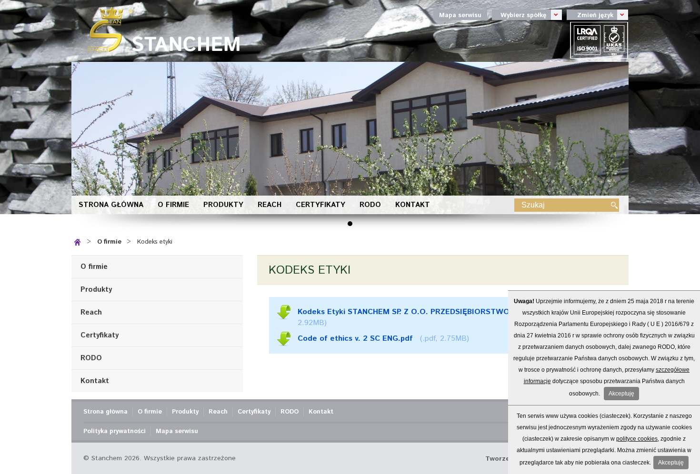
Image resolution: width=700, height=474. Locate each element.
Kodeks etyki (154, 242)
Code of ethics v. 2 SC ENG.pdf (355, 338)
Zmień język (590, 15)
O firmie (173, 205)
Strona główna (111, 205)
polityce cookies (637, 438)
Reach (269, 205)
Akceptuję (621, 393)
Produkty (223, 205)
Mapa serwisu (460, 15)
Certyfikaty (320, 205)
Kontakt (412, 205)
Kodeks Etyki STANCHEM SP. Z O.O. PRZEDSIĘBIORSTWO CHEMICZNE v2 (432, 311)
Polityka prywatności (114, 431)
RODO (370, 205)
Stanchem (159, 31)
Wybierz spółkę (519, 15)
